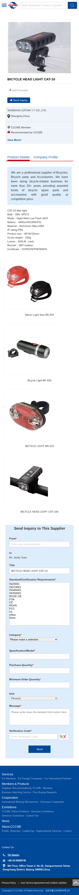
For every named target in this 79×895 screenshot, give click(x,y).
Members (48, 788)
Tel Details (13, 855)
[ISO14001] (39, 587)
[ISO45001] (39, 590)
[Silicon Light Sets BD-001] (29, 283)
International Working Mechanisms (20, 801)
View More (14, 139)
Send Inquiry (20, 100)
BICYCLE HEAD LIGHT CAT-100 (39, 511)
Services (7, 774)
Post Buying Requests (45, 792)
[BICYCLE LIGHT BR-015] (29, 415)
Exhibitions (9, 807)
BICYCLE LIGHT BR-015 (39, 446)
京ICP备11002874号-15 (58, 890)
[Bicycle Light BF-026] (29, 349)
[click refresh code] (63, 737)
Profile (5, 831)
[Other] (39, 614)
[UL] (39, 611)
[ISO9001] (39, 584)
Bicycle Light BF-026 (39, 380)
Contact (67, 831)
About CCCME (11, 826)
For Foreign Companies (30, 778)
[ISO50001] (39, 593)
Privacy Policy (9, 883)
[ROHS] (39, 605)
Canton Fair (32, 815)
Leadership (28, 831)
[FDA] (39, 599)
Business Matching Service (16, 792)
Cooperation (10, 797)
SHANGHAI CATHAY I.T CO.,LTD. (27, 110)
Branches (15, 831)
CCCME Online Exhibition (15, 811)
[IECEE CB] (39, 596)
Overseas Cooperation (52, 801)
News (5, 821)
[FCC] (39, 608)
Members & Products (15, 783)
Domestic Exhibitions (13, 815)
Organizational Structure (49, 831)
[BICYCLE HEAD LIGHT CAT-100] (29, 480)
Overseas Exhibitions (42, 811)
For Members (9, 778)
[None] (39, 617)
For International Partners (57, 778)
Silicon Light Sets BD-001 (39, 314)
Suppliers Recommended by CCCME (21, 788)
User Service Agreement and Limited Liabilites (44, 883)
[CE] (39, 602)
